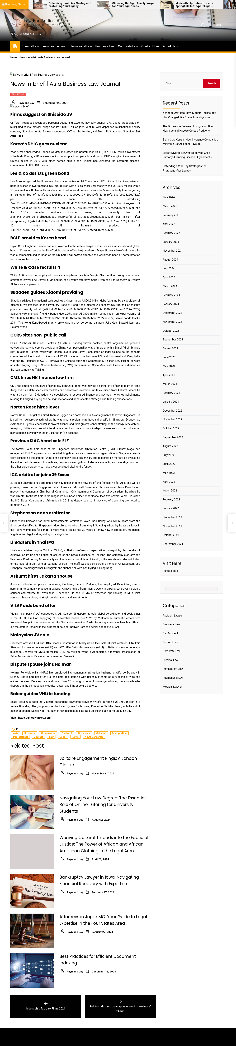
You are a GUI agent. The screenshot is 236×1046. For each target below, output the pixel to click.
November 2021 (172, 526)
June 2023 (169, 357)
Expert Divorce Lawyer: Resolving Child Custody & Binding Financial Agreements (187, 155)
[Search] (203, 25)
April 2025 (169, 224)
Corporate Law (128, 46)
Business (29, 733)
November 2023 (172, 321)
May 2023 (169, 366)
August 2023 (170, 348)
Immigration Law (53, 46)
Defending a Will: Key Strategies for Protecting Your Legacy (32, 5)
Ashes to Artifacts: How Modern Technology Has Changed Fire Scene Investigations (189, 115)
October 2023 (171, 330)
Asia (15, 733)
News (75, 737)
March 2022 (170, 490)
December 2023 (172, 312)
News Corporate (94, 737)
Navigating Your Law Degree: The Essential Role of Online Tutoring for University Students (102, 804)
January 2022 (171, 508)
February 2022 (171, 499)
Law (51, 737)
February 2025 (171, 233)
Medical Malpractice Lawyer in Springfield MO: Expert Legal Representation (156, 5)
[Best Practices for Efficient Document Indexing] (32, 970)
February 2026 (171, 215)
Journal (38, 737)
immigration (119, 733)
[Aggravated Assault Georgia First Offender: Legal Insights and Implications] (192, 4)
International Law (80, 46)
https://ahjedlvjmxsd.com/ (35, 717)
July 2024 (169, 268)
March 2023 (170, 384)
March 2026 (170, 206)
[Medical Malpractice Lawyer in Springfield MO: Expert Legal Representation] (128, 4)
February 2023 (171, 393)
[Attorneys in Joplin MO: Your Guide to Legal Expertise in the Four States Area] (32, 931)
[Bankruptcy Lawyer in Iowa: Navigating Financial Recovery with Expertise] (32, 891)
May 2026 (169, 197)
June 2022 (169, 463)
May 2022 (169, 472)
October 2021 (171, 535)
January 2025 (171, 242)
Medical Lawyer (172, 686)
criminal (101, 733)
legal (63, 737)
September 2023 (173, 339)
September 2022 (173, 437)
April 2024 (169, 277)
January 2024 (171, 304)
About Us (169, 46)
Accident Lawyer (173, 615)
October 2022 (171, 428)
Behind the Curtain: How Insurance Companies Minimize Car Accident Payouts (190, 142)
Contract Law (150, 46)
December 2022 (172, 410)
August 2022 (170, 446)
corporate (84, 733)
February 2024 (171, 295)
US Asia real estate (69, 255)
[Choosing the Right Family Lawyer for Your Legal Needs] (65, 4)
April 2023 (169, 375)
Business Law (105, 46)
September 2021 (173, 544)
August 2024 (170, 259)
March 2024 (170, 286)
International (20, 737)
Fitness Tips (170, 570)
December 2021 (172, 517)
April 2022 (169, 481)
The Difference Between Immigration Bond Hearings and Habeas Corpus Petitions (188, 128)
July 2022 (169, 455)
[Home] (15, 45)
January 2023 (171, 401)
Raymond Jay (26, 103)
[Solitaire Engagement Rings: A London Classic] (32, 772)
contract (67, 733)
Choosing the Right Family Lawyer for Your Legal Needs (95, 5)
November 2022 (172, 419)
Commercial (48, 733)
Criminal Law (30, 46)
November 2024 (172, 250)
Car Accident (170, 633)
